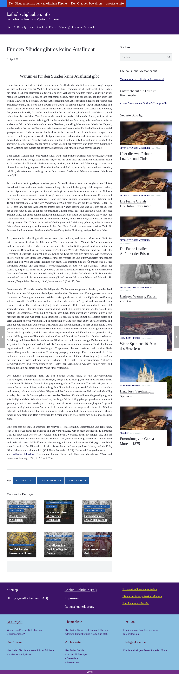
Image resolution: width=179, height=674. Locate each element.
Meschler (144, 148)
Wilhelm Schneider (23, 454)
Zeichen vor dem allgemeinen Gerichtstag (56, 515)
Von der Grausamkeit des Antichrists (94, 549)
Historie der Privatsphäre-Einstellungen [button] (142, 596)
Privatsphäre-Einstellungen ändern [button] (140, 589)
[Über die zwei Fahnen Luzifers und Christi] (146, 141)
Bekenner (125, 288)
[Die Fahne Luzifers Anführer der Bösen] (146, 236)
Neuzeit (136, 338)
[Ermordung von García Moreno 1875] (146, 426)
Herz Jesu (125, 338)
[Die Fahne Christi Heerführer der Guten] (146, 189)
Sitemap (12, 590)
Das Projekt (15, 622)
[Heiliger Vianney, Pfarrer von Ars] (146, 284)
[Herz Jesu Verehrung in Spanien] (146, 379)
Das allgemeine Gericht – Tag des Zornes (56, 549)
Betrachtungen (129, 148)
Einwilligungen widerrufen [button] (136, 603)
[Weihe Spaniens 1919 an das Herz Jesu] (146, 331)
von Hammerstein (142, 288)
